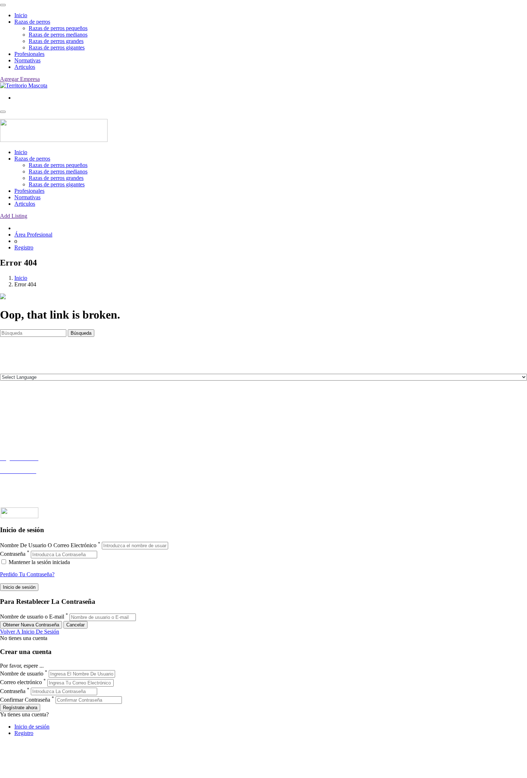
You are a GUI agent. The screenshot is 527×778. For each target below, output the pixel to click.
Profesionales (29, 54)
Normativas (27, 60)
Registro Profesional (23, 465)
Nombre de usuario (21, 673)
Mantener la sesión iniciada (38, 562)
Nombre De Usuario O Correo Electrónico (48, 545)
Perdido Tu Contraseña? (27, 574)
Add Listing (13, 216)
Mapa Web (12, 434)
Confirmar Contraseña (25, 700)
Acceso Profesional (22, 477)
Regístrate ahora (20, 707)
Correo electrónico (21, 682)
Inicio (20, 15)
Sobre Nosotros (17, 414)
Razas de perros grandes (56, 41)
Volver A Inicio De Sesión (29, 632)
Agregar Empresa (20, 79)
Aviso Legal (14, 421)
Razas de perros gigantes (57, 47)
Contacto (10, 408)
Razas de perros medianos (58, 35)
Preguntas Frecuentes (24, 484)
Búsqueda (81, 333)
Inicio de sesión (31, 727)
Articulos (24, 67)
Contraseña (12, 554)
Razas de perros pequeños (58, 28)
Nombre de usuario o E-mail (32, 617)
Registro (23, 247)
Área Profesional (33, 235)
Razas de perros (32, 22)
